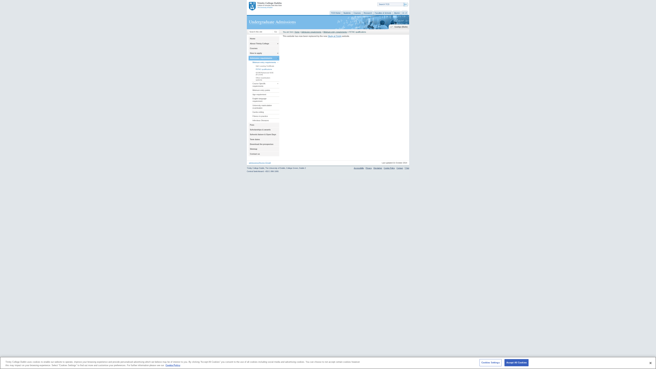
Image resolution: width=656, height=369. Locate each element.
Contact (400, 168)
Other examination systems (263, 79)
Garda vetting (258, 112)
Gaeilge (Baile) (401, 27)
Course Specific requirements (259, 85)
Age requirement (259, 94)
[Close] (650, 363)
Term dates (255, 139)
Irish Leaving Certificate (265, 66)
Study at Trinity (334, 36)
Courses (253, 48)
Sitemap (253, 149)
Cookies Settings (490, 362)
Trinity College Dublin (261, 6)
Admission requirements (311, 32)
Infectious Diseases (260, 120)
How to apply (256, 53)
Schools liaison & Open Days (263, 134)
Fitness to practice (260, 116)
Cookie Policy (389, 168)
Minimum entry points (261, 90)
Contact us (255, 154)
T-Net (407, 168)
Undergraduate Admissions (272, 22)
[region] (328, 363)
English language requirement (259, 100)
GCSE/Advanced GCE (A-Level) (265, 74)
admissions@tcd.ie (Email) (260, 163)
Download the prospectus (261, 144)
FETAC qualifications (264, 69)
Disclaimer (377, 168)
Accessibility (359, 168)
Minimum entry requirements (335, 32)
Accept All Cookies (516, 362)
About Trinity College (259, 44)
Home (297, 32)
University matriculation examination (262, 106)
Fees (252, 125)
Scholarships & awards (260, 130)
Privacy (369, 168)
